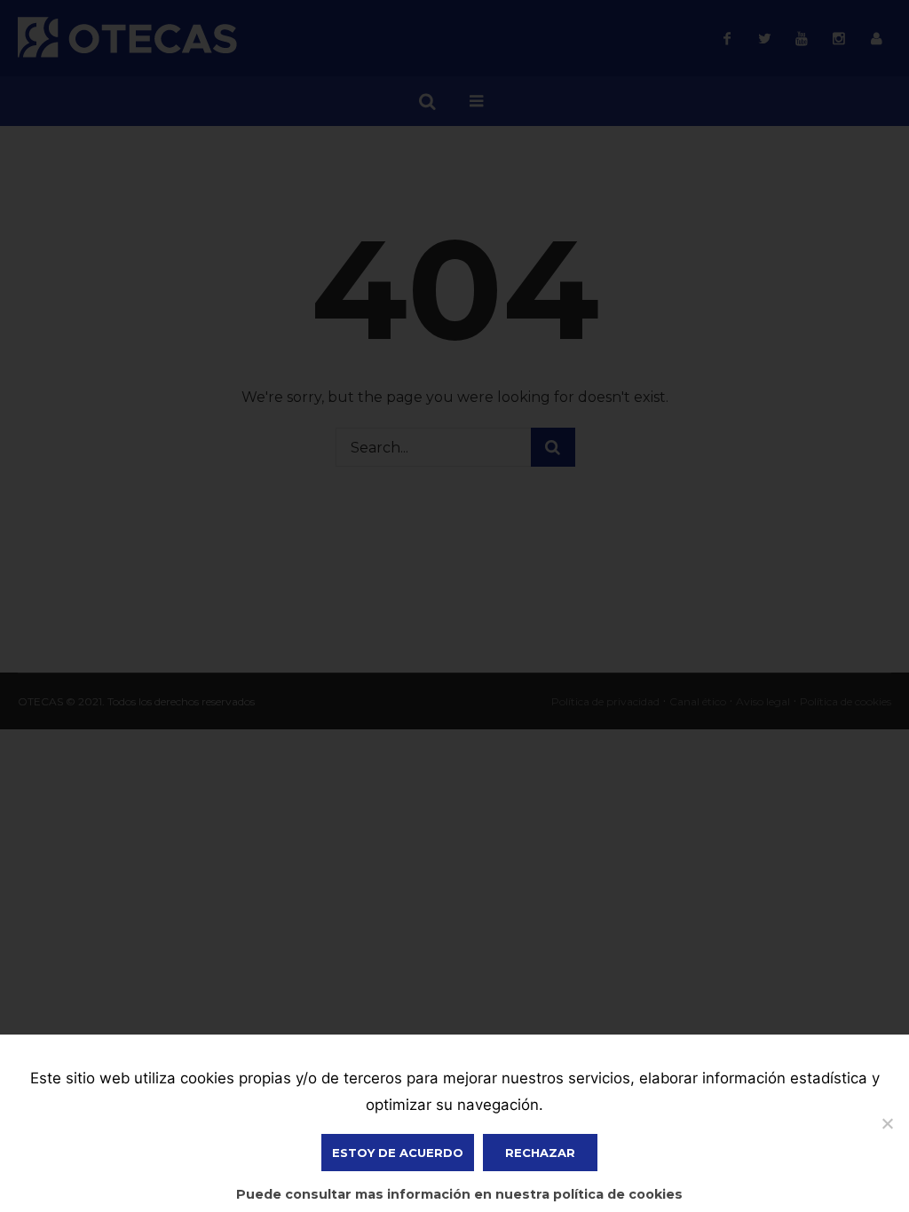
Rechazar (540, 1152)
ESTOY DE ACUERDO (397, 1152)
